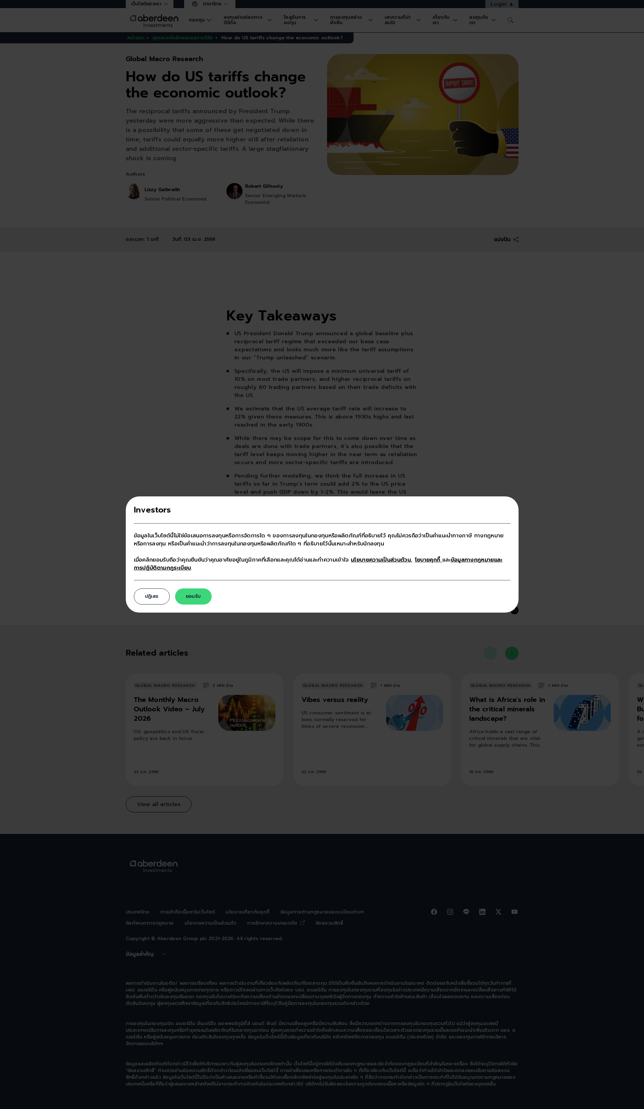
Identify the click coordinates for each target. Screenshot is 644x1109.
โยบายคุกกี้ (428, 560)
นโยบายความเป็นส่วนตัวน (381, 560)
